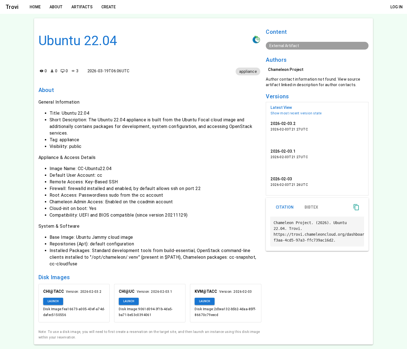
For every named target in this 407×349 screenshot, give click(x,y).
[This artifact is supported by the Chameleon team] (256, 40)
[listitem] (317, 110)
